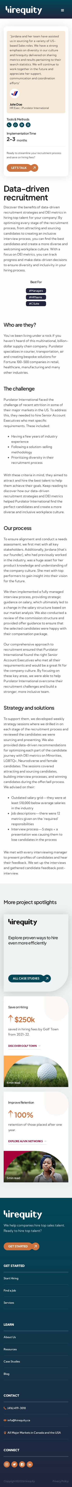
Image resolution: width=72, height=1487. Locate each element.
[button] (62, 10)
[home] (23, 10)
